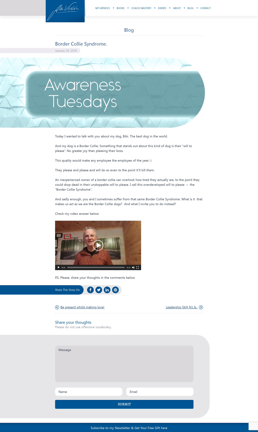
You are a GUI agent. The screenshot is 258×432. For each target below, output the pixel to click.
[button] (98, 245)
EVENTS (162, 8)
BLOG (191, 8)
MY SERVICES (102, 8)
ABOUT (177, 8)
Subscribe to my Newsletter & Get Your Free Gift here (129, 428)
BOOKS (120, 8)
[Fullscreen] (137, 267)
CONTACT (205, 8)
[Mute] (133, 267)
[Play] (58, 267)
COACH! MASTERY (141, 8)
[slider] (96, 267)
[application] (98, 245)
